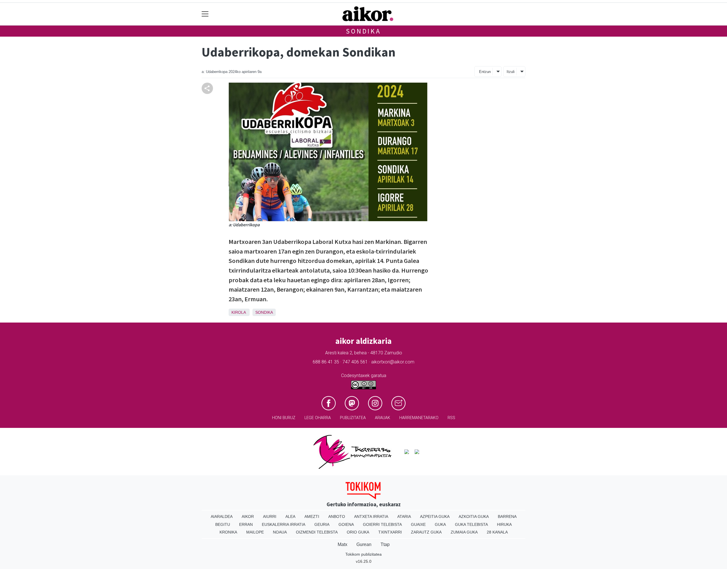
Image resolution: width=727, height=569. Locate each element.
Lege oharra (317, 417)
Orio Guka (358, 532)
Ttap (385, 544)
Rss (451, 417)
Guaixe (418, 524)
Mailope (255, 532)
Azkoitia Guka (474, 516)
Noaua (280, 532)
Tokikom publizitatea (363, 554)
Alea (290, 516)
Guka (440, 524)
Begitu (222, 524)
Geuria (321, 524)
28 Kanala (497, 532)
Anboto (336, 516)
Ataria (404, 516)
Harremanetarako (418, 417)
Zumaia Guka (464, 532)
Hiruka (504, 524)
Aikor (248, 516)
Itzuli (511, 72)
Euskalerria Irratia (283, 524)
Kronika (228, 532)
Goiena (346, 524)
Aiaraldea (222, 516)
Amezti (311, 516)
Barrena (507, 516)
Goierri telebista (382, 524)
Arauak (382, 417)
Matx (342, 544)
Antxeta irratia (371, 516)
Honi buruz (283, 417)
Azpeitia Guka (435, 516)
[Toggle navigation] (205, 14)
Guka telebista (471, 524)
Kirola (238, 312)
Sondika (363, 31)
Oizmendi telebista (317, 532)
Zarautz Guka (426, 532)
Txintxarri (390, 532)
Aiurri (269, 516)
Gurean (363, 544)
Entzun (485, 72)
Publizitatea (353, 417)
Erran (246, 524)
